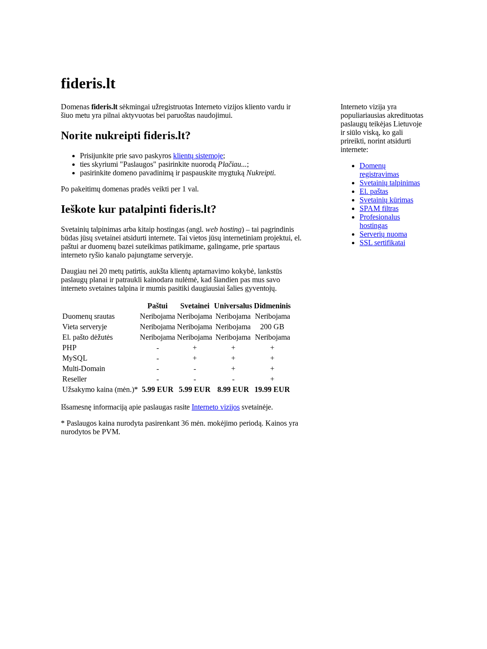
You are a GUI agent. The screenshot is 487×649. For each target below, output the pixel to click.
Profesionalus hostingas (380, 221)
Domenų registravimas (379, 170)
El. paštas (374, 191)
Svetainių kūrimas (386, 200)
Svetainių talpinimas (390, 183)
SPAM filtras (379, 208)
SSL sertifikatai (382, 243)
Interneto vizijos (216, 407)
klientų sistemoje (198, 156)
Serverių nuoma (383, 234)
